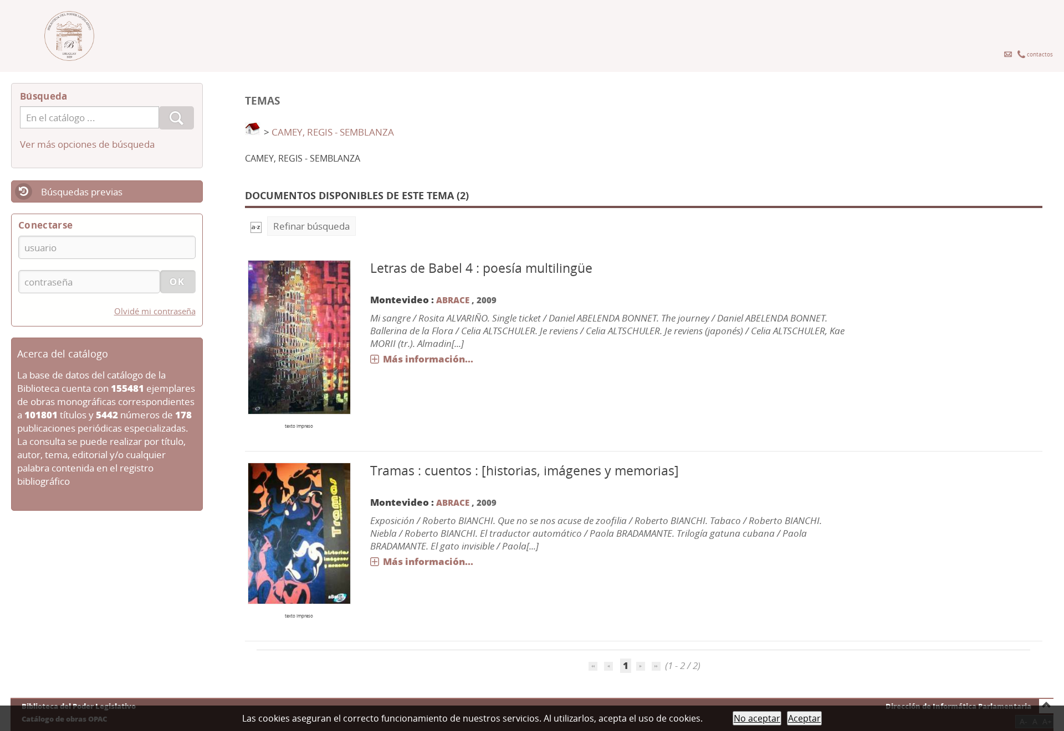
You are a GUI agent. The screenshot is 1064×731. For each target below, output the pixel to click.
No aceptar (757, 718)
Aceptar (804, 718)
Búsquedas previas (81, 191)
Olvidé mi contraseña (155, 311)
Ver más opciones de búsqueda (87, 144)
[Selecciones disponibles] (256, 226)
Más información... (428, 358)
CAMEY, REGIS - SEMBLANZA (333, 132)
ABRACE (452, 299)
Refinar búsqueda (311, 226)
